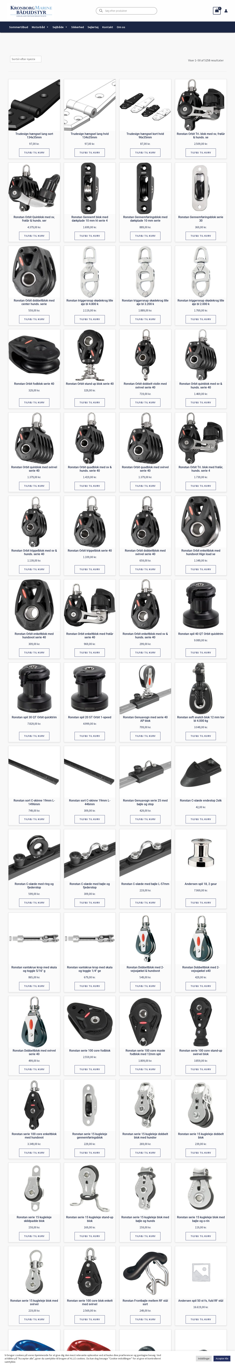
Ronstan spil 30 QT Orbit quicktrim (34, 717)
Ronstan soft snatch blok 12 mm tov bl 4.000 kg (200, 719)
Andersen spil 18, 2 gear (201, 884)
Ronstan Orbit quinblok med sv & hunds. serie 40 (200, 385)
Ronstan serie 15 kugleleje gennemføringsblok (89, 1135)
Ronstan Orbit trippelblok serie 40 (90, 550)
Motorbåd (38, 27)
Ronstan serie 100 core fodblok (89, 1050)
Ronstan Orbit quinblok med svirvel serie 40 (34, 468)
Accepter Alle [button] (222, 1358)
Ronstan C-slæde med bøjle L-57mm (145, 884)
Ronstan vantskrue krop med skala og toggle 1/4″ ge (90, 969)
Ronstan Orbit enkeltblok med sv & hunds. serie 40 (145, 635)
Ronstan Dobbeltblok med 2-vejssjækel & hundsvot (145, 969)
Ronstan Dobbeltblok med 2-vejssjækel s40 (200, 969)
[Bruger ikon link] (226, 10)
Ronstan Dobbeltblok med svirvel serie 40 (34, 1052)
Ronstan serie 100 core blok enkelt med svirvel (90, 1302)
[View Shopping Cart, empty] (217, 11)
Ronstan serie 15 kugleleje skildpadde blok (34, 1219)
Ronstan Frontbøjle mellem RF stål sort (145, 1302)
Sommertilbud (18, 27)
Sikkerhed (77, 27)
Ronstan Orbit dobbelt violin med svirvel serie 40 (145, 385)
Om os (121, 27)
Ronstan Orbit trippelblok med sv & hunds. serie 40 (34, 552)
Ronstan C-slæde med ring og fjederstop (34, 885)
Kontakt (107, 27)
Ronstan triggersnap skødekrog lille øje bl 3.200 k (145, 302)
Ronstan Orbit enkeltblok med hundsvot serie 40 (34, 635)
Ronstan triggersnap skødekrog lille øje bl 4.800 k (89, 302)
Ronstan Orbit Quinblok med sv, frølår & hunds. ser (34, 218)
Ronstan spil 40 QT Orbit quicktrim (200, 634)
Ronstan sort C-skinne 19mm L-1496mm (34, 802)
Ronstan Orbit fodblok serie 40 (34, 384)
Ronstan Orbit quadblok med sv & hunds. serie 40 (90, 468)
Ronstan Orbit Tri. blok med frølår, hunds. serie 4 (201, 468)
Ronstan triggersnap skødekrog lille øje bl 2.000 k (201, 302)
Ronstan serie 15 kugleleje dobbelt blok (201, 1135)
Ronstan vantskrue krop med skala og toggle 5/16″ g (34, 969)
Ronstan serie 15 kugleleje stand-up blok (89, 1219)
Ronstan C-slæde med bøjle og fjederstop (90, 885)
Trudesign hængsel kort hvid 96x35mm (145, 135)
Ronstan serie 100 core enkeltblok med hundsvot (34, 1135)
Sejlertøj (93, 27)
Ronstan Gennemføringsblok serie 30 (200, 218)
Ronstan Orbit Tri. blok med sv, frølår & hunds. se (201, 135)
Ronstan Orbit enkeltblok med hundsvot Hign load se (200, 552)
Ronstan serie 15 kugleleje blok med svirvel (34, 1302)
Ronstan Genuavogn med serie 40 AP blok (145, 719)
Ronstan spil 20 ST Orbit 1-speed (89, 717)
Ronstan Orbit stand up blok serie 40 (90, 384)
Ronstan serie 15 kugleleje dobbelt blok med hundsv (145, 1135)
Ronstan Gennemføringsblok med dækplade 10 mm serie (145, 218)
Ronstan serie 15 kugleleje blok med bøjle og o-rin (201, 1219)
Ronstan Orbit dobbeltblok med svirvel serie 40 (145, 552)
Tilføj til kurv (34, 152)
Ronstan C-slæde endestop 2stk (201, 800)
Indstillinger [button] (203, 1358)
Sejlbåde (58, 27)
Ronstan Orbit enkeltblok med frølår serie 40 (89, 635)
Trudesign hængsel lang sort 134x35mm (34, 135)
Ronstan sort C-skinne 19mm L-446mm (89, 802)
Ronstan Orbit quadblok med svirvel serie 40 (145, 468)
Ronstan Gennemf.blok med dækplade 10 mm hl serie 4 (89, 218)
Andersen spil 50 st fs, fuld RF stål (200, 1300)
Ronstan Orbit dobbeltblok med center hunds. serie (34, 302)
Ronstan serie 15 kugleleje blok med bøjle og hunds (145, 1219)
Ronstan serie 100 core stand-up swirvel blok (200, 1052)
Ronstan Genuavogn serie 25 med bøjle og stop (145, 802)
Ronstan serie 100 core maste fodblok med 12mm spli (145, 1052)
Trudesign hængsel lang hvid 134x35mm (90, 135)
